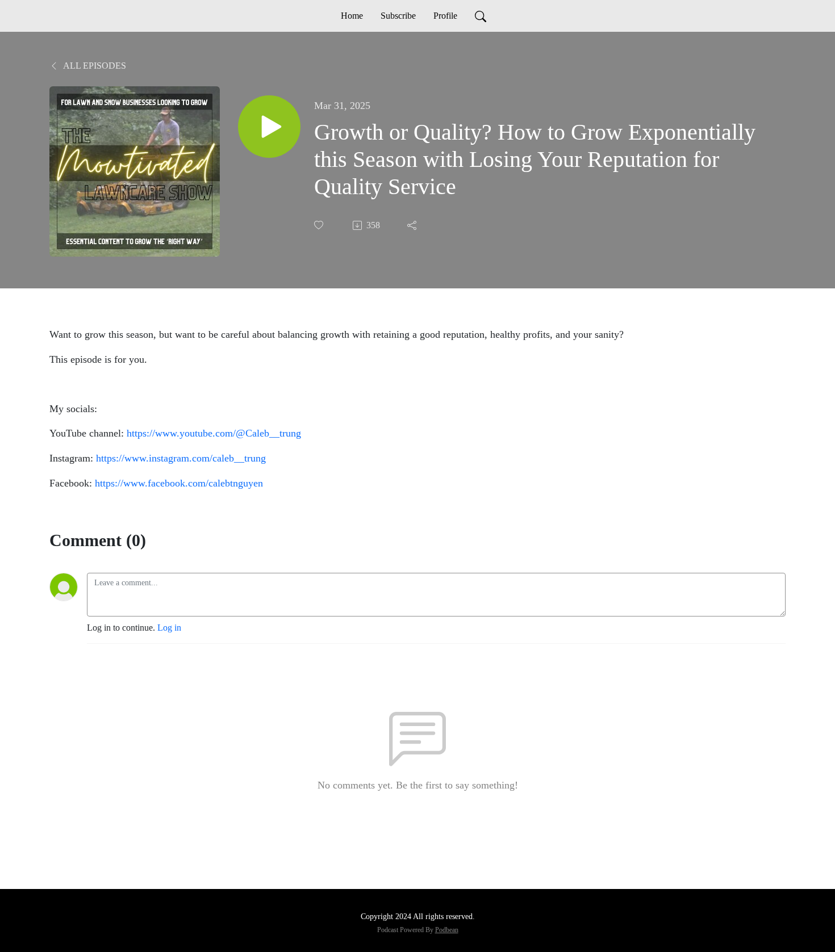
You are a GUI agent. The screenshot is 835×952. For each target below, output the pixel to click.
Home (352, 15)
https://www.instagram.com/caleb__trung (181, 458)
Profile (445, 15)
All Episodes (93, 65)
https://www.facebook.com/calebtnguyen (179, 483)
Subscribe (398, 15)
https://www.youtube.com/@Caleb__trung (214, 433)
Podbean (446, 930)
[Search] (480, 16)
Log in (169, 627)
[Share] (413, 225)
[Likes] (320, 225)
